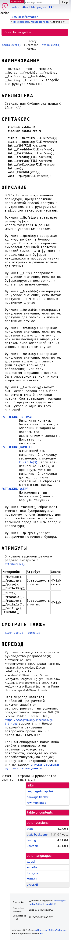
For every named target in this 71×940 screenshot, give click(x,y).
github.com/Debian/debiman (50, 930)
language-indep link (40, 791)
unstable (32, 846)
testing (31, 840)
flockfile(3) (28, 462)
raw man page (36, 802)
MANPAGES (17, 1)
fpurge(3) (33, 632)
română (32, 879)
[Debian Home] (5, 7)
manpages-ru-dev (40, 21)
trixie (30, 828)
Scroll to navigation (18, 32)
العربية (31, 861)
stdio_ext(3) (11, 44)
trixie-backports (21, 21)
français (32, 873)
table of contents (40, 812)
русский (32, 884)
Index (15, 7)
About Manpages (34, 7)
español (32, 867)
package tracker (37, 797)
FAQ (52, 7)
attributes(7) (15, 564)
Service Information (25, 17)
